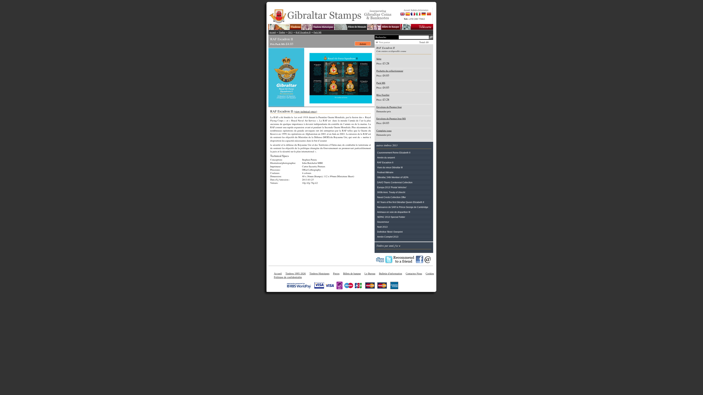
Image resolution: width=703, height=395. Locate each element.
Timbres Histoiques (319, 273)
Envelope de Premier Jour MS (391, 118)
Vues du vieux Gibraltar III (390, 167)
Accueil (272, 32)
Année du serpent (386, 157)
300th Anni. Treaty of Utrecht (391, 192)
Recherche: (380, 37)
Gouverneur (383, 222)
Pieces (336, 273)
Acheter (363, 43)
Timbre (282, 32)
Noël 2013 (382, 227)
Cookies (430, 273)
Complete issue (384, 130)
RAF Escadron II (303, 32)
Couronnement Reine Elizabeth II (393, 152)
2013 (290, 32)
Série (378, 58)
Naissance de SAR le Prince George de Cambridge (402, 207)
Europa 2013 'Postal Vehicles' (392, 187)
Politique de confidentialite (288, 277)
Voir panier (384, 42)
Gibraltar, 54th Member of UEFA (392, 177)
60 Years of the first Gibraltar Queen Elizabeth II (400, 202)
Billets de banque (352, 273)
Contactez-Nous (414, 273)
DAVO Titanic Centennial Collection (394, 182)
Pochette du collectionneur (389, 70)
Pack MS (317, 32)
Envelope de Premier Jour (389, 107)
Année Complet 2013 (387, 237)
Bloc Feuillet (382, 95)
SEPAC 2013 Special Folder (391, 217)
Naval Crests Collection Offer (391, 197)
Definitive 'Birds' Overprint (390, 232)
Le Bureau (369, 273)
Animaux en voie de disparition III (393, 212)
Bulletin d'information (390, 273)
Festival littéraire (385, 172)
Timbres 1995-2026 (295, 273)
